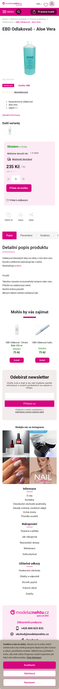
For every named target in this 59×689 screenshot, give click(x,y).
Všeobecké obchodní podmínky (29, 504)
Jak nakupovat (29, 536)
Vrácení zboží (29, 588)
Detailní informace (11, 115)
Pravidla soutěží (29, 516)
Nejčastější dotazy (29, 542)
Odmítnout (29, 673)
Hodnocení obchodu (29, 570)
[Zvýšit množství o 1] (23, 179)
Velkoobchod (29, 554)
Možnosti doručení (22, 159)
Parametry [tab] (26, 235)
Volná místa (29, 512)
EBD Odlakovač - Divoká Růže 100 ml (17, 344)
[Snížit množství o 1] (8, 179)
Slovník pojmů (29, 582)
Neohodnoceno (21, 92)
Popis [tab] (9, 235)
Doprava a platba (29, 531)
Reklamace (29, 548)
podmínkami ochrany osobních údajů (29, 412)
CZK (38, 4)
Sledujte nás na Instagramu (29, 427)
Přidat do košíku (19, 188)
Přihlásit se (29, 403)
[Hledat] (18, 12)
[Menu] (4, 11)
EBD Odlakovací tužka (42, 342)
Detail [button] (17, 360)
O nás (30, 495)
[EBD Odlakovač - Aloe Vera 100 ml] (10, 130)
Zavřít (44, 226)
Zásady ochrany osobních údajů (29, 508)
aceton (17, 265)
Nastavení (29, 682)
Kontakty (29, 499)
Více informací (34, 657)
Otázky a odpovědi (29, 576)
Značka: (24, 85)
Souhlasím (29, 665)
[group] (17, 344)
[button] (17, 357)
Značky (29, 593)
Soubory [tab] (45, 235)
